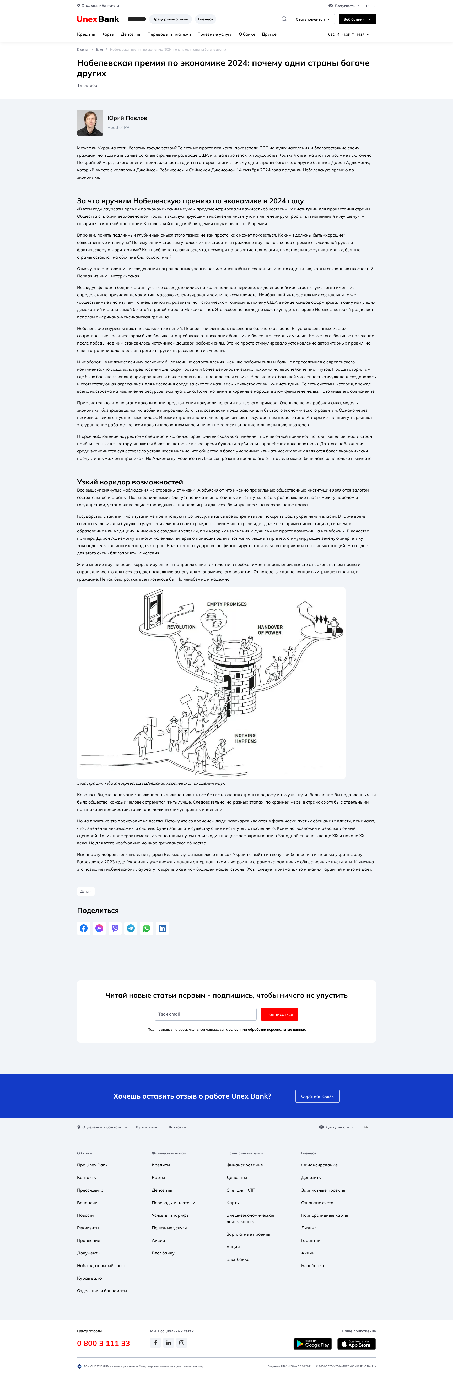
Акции (158, 1240)
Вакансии (87, 1202)
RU (368, 6)
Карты (108, 34)
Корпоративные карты (324, 1215)
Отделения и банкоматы (100, 5)
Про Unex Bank (92, 1164)
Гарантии (311, 1240)
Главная (83, 49)
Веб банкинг (354, 19)
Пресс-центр (90, 1190)
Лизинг (308, 1227)
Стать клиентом (310, 19)
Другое (269, 34)
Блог (99, 49)
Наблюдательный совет (101, 1265)
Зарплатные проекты (248, 1234)
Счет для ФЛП (240, 1190)
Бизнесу (205, 19)
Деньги (85, 891)
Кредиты (86, 34)
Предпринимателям (170, 19)
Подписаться (279, 1014)
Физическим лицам (169, 1153)
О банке (247, 34)
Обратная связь (317, 1096)
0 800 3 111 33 (103, 1343)
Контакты (178, 1127)
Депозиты (131, 34)
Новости (85, 1215)
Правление (88, 1240)
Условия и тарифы (171, 1215)
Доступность (345, 6)
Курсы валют (148, 1127)
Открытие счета (317, 1202)
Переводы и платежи (169, 34)
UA (365, 1127)
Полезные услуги (215, 34)
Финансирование (244, 1164)
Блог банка (238, 1259)
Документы (88, 1253)
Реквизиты (88, 1227)
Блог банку (163, 1253)
